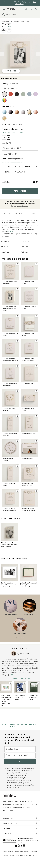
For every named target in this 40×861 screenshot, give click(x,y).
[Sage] (23, 94)
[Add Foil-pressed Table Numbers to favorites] (17, 391)
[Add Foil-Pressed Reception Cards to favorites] (17, 316)
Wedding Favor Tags (29, 433)
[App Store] (9, 840)
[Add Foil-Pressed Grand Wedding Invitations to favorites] (36, 491)
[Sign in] (26, 8)
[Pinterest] (18, 845)
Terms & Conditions (7, 851)
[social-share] (3, 30)
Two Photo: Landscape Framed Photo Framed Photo (9, 584)
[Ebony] (17, 94)
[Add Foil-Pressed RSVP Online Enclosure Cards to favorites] (17, 341)
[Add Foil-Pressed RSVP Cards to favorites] (36, 264)
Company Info (8, 818)
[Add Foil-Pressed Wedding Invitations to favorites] (17, 264)
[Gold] (29, 112)
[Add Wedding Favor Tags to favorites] (36, 416)
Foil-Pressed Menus (28, 383)
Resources (7, 833)
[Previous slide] (2, 54)
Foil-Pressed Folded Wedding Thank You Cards (9, 309)
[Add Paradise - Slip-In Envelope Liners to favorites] (38, 683)
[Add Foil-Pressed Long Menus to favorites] (17, 466)
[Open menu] (4, 8)
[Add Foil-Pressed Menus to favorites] (36, 366)
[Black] (10, 112)
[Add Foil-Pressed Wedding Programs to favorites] (17, 416)
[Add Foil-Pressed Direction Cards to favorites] (36, 289)
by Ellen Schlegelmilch (26, 587)
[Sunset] (10, 94)
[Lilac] (35, 94)
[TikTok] (21, 845)
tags (33, 213)
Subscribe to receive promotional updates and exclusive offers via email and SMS (19, 738)
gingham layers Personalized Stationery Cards (28, 584)
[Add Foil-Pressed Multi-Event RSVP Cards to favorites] (36, 341)
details (7, 213)
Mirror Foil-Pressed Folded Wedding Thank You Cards (9, 543)
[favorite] (9, 30)
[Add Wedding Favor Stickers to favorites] (17, 441)
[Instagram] (24, 845)
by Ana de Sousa (6, 546)
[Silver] (23, 112)
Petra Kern (7, 26)
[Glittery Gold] (4, 118)
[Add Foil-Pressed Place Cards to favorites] (36, 391)
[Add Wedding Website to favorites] (36, 441)
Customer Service (10, 823)
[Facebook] (16, 845)
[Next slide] (38, 54)
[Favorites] (31, 8)
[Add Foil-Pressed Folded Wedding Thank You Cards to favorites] (17, 289)
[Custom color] (4, 100)
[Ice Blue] (4, 112)
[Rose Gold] (35, 112)
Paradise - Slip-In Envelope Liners (34, 697)
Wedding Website (27, 458)
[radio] (3, 137)
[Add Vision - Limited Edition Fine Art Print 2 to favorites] (24, 683)
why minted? (20, 213)
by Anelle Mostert (6, 587)
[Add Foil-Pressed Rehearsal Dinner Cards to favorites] (17, 366)
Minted (4, 724)
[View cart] (36, 8)
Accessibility (34, 851)
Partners (6, 828)
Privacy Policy (19, 851)
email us (10, 231)
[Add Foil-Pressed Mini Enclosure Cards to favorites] (36, 466)
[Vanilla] (4, 94)
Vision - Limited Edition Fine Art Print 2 (20, 697)
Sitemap (26, 851)
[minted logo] (11, 9)
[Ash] (29, 94)
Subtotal (6, 182)
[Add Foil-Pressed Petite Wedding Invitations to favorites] (17, 491)
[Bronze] (17, 112)
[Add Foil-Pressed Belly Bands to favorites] (36, 316)
